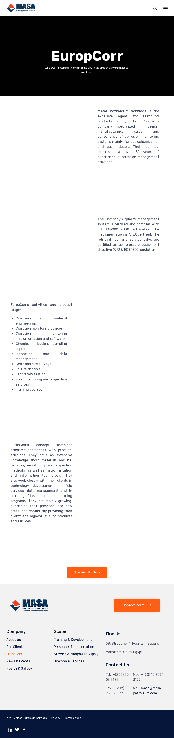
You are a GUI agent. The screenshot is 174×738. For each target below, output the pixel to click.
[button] (87, 572)
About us (13, 640)
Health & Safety (19, 668)
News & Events (18, 661)
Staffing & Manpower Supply (76, 654)
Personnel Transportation (74, 647)
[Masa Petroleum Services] (21, 8)
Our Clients (15, 647)
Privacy (55, 717)
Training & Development (73, 640)
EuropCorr (14, 654)
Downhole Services (69, 661)
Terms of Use (73, 717)
